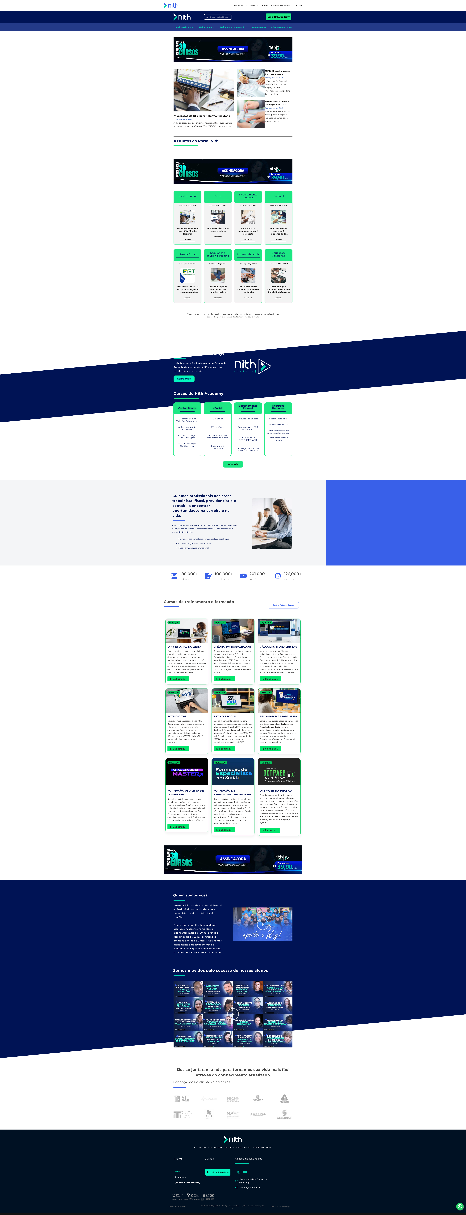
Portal (265, 5)
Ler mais (187, 239)
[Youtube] (245, 1172)
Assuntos (179, 1177)
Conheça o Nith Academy (245, 5)
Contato (298, 5)
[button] (289, 5)
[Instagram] (238, 1172)
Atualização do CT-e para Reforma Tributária (202, 115)
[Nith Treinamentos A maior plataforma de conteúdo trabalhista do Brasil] (171, 5)
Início (177, 1171)
